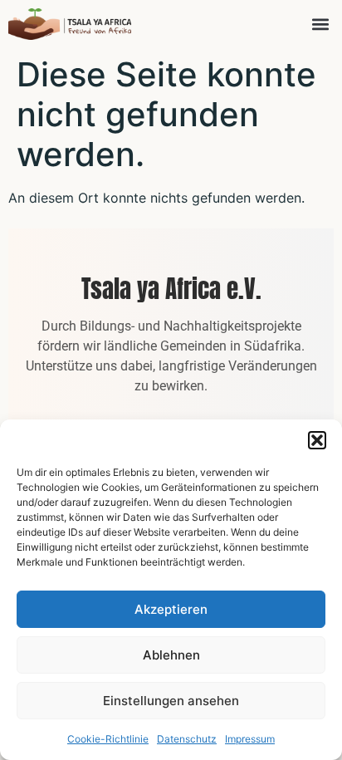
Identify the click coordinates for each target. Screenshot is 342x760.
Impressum (250, 739)
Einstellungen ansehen (171, 701)
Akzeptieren (171, 609)
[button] (317, 440)
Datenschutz (187, 739)
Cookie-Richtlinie (108, 739)
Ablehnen (171, 655)
